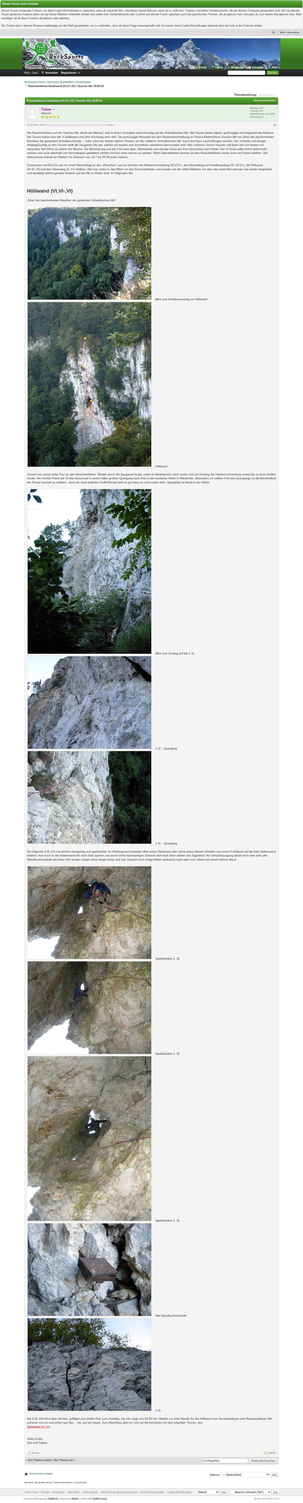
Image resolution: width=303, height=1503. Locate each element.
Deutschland (83, 82)
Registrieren (68, 72)
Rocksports (58, 1492)
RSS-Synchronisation (152, 1492)
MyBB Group (100, 1498)
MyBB (75, 1498)
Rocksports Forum (35, 82)
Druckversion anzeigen (41, 1473)
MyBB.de (53, 1498)
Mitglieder (237, 67)
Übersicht (52, 82)
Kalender (257, 67)
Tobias (110, 125)
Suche (219, 67)
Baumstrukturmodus (265, 100)
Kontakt (45, 1492)
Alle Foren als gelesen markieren (119, 1492)
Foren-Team (31, 1492)
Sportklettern (67, 82)
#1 (275, 125)
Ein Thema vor (63, 1460)
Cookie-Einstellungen (179, 1492)
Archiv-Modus (90, 1492)
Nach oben (73, 1492)
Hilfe (274, 67)
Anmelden (51, 72)
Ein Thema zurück (40, 1460)
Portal (203, 67)
